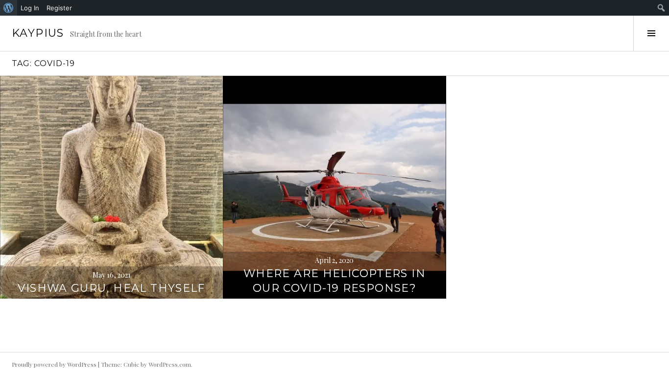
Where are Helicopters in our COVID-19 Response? (334, 281)
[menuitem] (8, 8)
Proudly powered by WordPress (54, 364)
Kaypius (38, 33)
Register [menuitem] (59, 8)
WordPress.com (169, 364)
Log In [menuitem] (30, 8)
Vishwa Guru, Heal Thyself (111, 288)
